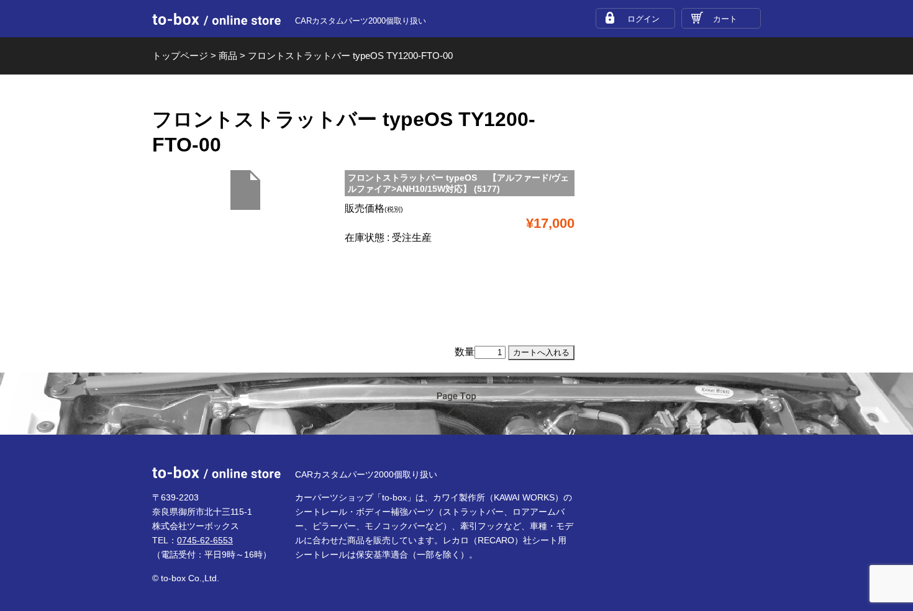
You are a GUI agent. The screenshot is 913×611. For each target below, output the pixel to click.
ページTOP (456, 404)
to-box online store (216, 19)
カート (725, 19)
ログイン (643, 19)
